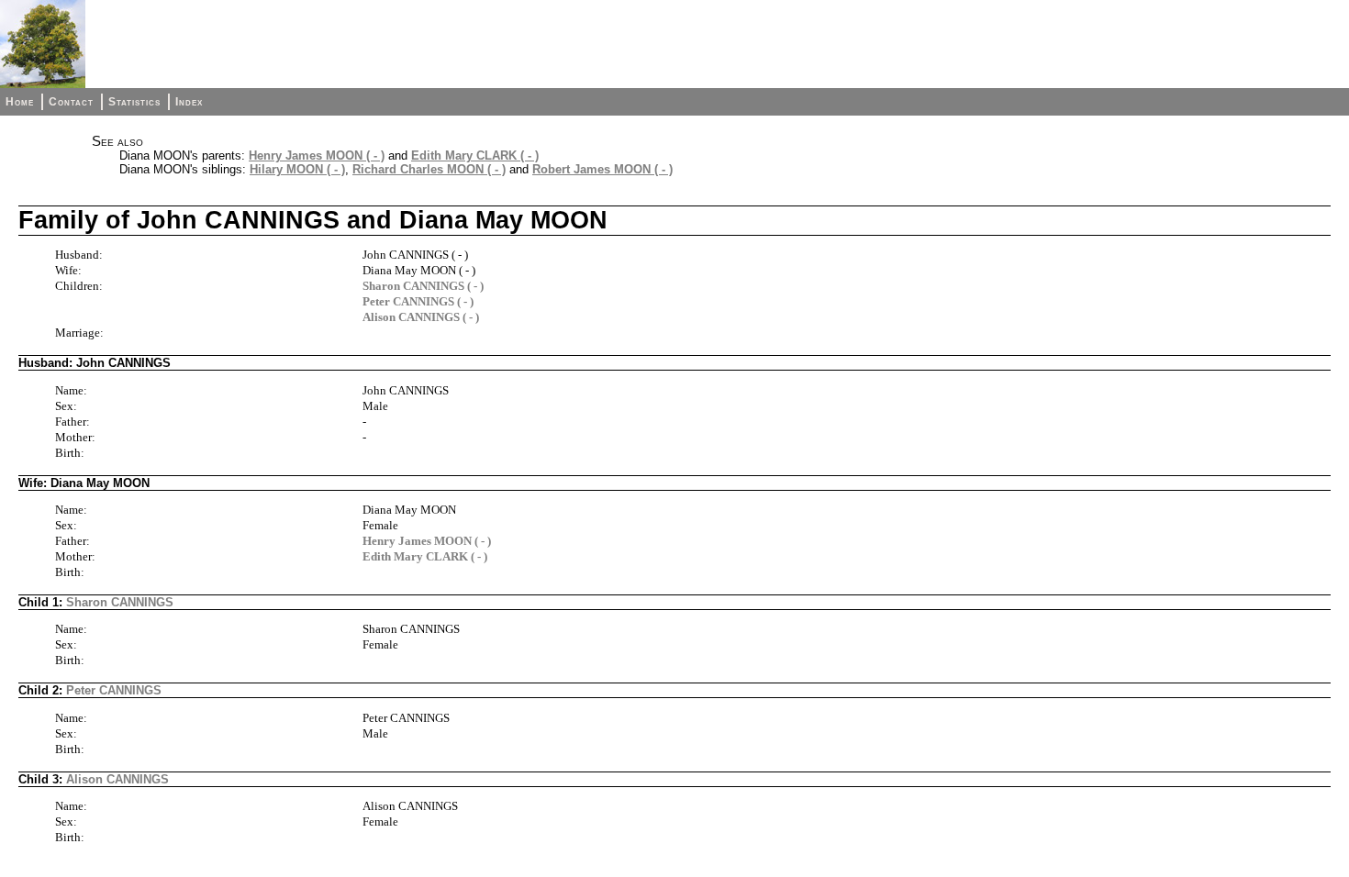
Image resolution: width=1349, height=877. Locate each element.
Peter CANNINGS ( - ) (418, 301)
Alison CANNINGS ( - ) (420, 317)
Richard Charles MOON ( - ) (429, 169)
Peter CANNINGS (114, 690)
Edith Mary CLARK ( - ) (475, 155)
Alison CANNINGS (117, 779)
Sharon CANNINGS (119, 602)
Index (189, 101)
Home (20, 101)
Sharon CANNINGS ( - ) (423, 286)
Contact (71, 101)
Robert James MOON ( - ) (602, 169)
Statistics (134, 101)
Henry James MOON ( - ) (317, 155)
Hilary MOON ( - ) (297, 169)
